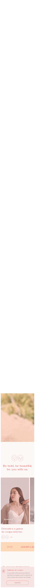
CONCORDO (17, 583)
